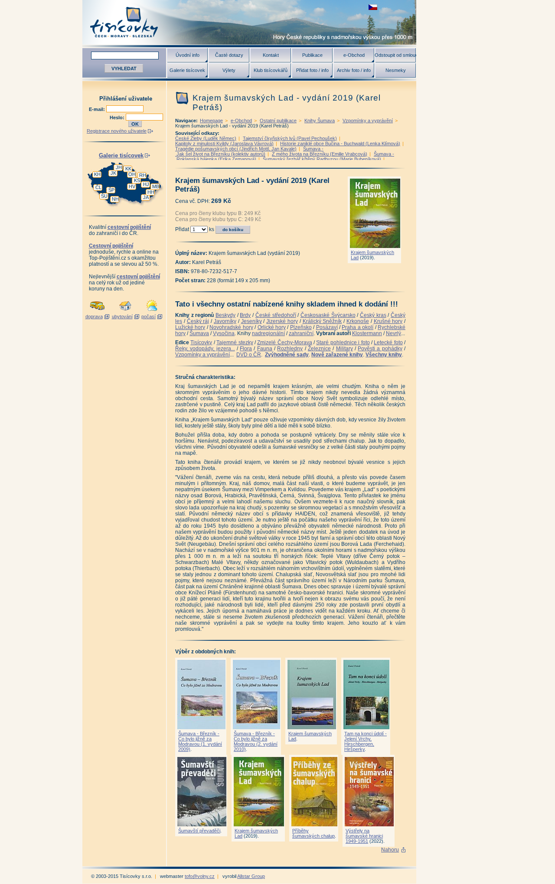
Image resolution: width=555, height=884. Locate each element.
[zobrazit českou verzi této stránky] (373, 7)
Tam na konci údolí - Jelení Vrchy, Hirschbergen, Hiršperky (365, 741)
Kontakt (271, 55)
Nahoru (390, 850)
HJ (146, 184)
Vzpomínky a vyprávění (368, 120)
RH (142, 175)
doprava (94, 316)
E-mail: (97, 109)
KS (137, 180)
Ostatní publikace (278, 120)
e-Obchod (354, 55)
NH (115, 199)
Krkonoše (357, 321)
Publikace (312, 55)
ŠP (111, 189)
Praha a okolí (357, 327)
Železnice (319, 349)
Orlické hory (272, 327)
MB (155, 186)
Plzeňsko (301, 327)
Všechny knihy (384, 355)
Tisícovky (201, 342)
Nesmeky (395, 70)
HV (132, 186)
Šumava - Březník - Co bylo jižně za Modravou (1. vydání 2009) (200, 741)
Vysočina (224, 333)
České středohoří (275, 315)
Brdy (245, 315)
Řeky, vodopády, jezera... (205, 349)
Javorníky (225, 321)
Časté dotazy (229, 55)
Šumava (199, 333)
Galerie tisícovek (187, 70)
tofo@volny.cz (200, 876)
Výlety (228, 70)
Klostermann (367, 333)
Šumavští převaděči (199, 830)
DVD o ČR (248, 355)
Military (344, 349)
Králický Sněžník (322, 321)
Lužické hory (190, 327)
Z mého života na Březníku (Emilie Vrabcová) (319, 154)
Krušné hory (388, 321)
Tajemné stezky (234, 342)
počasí (148, 316)
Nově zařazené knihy (337, 355)
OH (132, 174)
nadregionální (268, 333)
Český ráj (198, 321)
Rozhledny (290, 349)
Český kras (373, 315)
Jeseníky (251, 321)
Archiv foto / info (354, 70)
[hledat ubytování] (125, 311)
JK (113, 173)
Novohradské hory (231, 327)
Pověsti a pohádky (380, 349)
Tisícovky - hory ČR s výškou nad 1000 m (249, 22)
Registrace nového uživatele (117, 131)
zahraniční (301, 333)
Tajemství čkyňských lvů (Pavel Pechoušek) (290, 138)
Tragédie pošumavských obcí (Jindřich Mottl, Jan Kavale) (236, 148)
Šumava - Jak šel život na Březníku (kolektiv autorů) (249, 151)
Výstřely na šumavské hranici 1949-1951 (364, 836)
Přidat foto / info (312, 70)
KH (97, 174)
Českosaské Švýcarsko (328, 315)
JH (119, 167)
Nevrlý (393, 333)
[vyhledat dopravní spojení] (97, 311)
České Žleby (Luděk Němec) (205, 138)
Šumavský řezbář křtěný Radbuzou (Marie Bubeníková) (322, 159)
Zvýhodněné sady (287, 355)
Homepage (211, 120)
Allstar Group (251, 876)
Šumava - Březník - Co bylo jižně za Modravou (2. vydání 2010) (256, 741)
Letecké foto (388, 342)
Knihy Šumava (319, 120)
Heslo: (118, 117)
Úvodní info (187, 55)
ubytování (122, 316)
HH (150, 192)
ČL (98, 187)
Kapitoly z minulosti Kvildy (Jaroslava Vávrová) (224, 143)
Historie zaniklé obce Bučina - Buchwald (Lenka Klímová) (340, 143)
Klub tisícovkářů (270, 70)
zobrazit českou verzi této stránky (373, 7)
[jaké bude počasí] (151, 311)
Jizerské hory (282, 321)
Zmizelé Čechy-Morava (284, 342)
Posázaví (327, 327)
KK (128, 168)
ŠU (104, 196)
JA (146, 197)
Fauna (264, 349)
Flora (246, 349)
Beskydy (225, 315)
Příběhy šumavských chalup (313, 833)
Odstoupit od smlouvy (395, 55)
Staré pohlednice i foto (342, 342)
